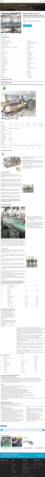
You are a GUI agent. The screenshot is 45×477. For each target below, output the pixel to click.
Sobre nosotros (14, 464)
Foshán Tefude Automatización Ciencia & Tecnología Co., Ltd (37, 463)
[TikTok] (10, 463)
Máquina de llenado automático (27, 464)
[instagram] (8, 463)
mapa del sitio (14, 471)
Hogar (12, 462)
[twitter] (4, 463)
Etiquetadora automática (26, 471)
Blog (12, 468)
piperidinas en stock (36, 467)
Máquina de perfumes (25, 472)
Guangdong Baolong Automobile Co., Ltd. (38, 466)
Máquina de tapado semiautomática (27, 468)
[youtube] (6, 463)
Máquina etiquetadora (25, 469)
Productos (13, 465)
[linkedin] (3, 463)
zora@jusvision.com (31, 475)
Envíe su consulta (27, 25)
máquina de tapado (25, 465)
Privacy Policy (13, 472)
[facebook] (1, 463)
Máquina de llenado (25, 462)
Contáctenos (40, 455)
